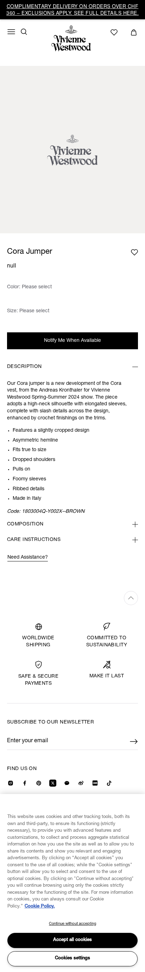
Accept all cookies (72, 940)
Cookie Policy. (40, 906)
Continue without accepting (72, 924)
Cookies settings (72, 958)
